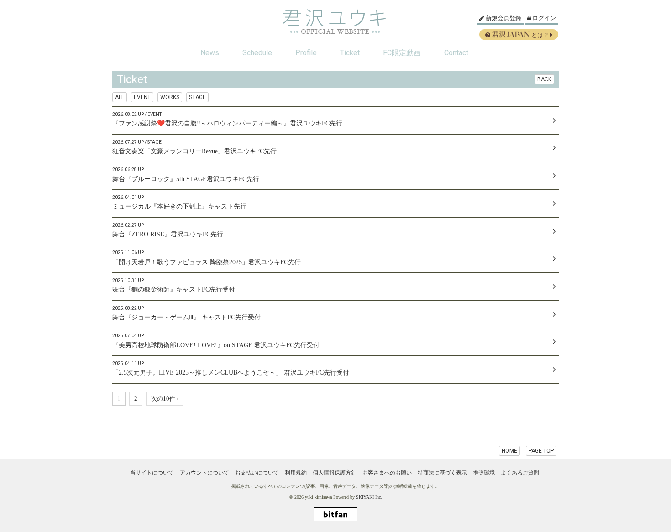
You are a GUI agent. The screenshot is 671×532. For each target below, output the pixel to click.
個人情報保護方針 (334, 472)
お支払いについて (257, 472)
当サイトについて (152, 472)
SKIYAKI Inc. (369, 497)
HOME (509, 451)
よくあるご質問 (520, 472)
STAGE (197, 97)
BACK (544, 79)
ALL (119, 97)
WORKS (169, 97)
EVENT (142, 97)
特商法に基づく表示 (442, 472)
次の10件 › (164, 398)
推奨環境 (484, 472)
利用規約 (296, 472)
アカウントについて (204, 472)
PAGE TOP (541, 451)
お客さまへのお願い (387, 472)
